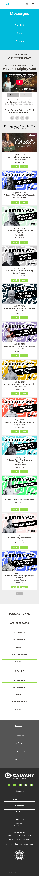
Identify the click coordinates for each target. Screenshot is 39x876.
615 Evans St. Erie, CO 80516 (19, 840)
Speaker (20, 735)
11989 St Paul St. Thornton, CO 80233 (19, 844)
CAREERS (19, 812)
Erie (20, 33)
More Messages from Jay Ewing (21, 104)
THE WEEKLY (19, 661)
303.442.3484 (19, 823)
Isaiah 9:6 (28, 100)
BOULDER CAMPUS (19, 640)
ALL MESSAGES (19, 633)
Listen (27, 95)
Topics (21, 759)
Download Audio (20, 106)
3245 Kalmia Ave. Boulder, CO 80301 (19, 836)
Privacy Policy (19, 791)
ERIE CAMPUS (19, 647)
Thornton (20, 41)
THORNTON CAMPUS (19, 654)
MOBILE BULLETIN (19, 799)
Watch (14, 95)
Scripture (20, 751)
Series (21, 743)
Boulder (20, 25)
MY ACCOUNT (19, 805)
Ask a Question (19, 826)
